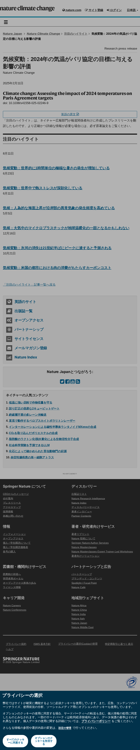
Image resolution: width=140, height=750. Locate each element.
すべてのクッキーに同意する (15, 741)
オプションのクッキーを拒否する (44, 741)
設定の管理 (65, 727)
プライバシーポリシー (96, 721)
